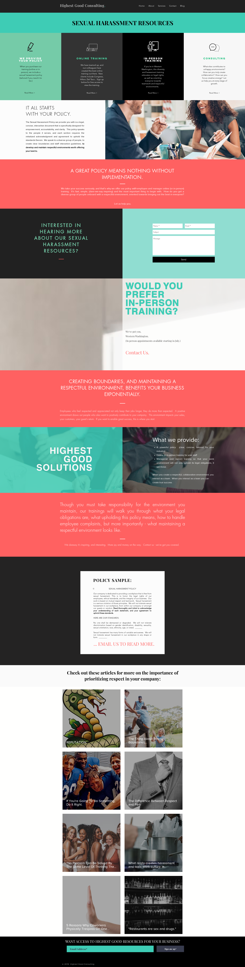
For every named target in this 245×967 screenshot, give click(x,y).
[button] (161, 6)
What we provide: (175, 439)
